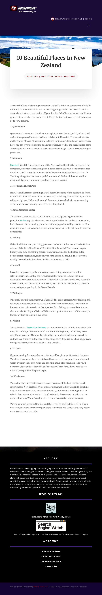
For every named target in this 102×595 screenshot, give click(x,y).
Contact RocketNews (51, 556)
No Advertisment (62, 19)
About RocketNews (51, 551)
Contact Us (77, 19)
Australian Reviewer (36, 327)
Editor (34, 76)
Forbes (23, 220)
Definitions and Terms (51, 561)
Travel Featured (65, 76)
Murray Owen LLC (41, 586)
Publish (88, 19)
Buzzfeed (14, 165)
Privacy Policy (51, 566)
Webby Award (64, 517)
